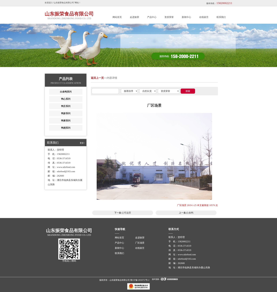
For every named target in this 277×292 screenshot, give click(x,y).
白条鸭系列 (66, 91)
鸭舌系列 (65, 106)
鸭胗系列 (65, 113)
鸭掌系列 (65, 120)
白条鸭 (189, 213)
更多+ (82, 143)
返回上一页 (97, 77)
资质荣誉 (169, 17)
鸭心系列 (65, 99)
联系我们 (221, 17)
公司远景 (126, 213)
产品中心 (151, 17)
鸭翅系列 (65, 128)
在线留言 (203, 17)
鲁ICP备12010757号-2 (139, 280)
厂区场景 (139, 243)
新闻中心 (186, 17)
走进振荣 (134, 17)
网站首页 (117, 17)
